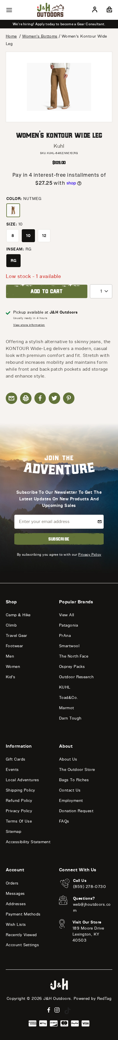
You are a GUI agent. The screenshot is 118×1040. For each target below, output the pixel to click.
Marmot (66, 707)
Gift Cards (15, 759)
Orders (12, 883)
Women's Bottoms (40, 36)
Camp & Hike (18, 615)
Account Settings (22, 944)
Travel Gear (16, 635)
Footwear (14, 646)
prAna (65, 635)
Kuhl (59, 146)
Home (11, 36)
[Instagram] (57, 1010)
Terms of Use (19, 821)
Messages (15, 893)
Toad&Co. (68, 697)
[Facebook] (48, 1010)
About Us (68, 759)
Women (13, 666)
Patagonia (68, 625)
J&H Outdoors (57, 998)
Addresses (16, 903)
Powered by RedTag (93, 998)
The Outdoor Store (77, 769)
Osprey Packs (72, 666)
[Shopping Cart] (108, 10)
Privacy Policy (89, 554)
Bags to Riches (74, 779)
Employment (71, 800)
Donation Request (76, 810)
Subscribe (58, 539)
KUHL (64, 687)
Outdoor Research (76, 676)
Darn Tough (70, 718)
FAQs (64, 821)
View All (66, 615)
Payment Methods (23, 914)
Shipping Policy (20, 790)
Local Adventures (22, 779)
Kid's (10, 676)
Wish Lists (16, 924)
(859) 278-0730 (89, 886)
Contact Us (70, 790)
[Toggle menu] (9, 10)
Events (12, 769)
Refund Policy (19, 800)
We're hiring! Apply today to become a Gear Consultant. (59, 24)
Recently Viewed (21, 934)
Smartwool (69, 646)
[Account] (95, 10)
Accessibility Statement (28, 841)
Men (10, 656)
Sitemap (13, 831)
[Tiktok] (67, 1010)
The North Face (73, 656)
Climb (11, 625)
